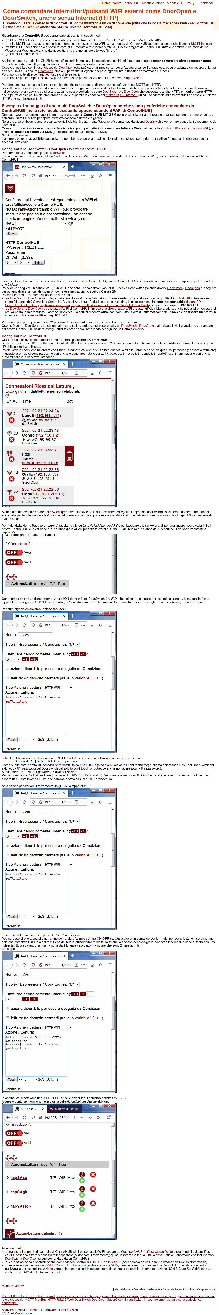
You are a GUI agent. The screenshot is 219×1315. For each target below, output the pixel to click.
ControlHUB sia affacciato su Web (185, 128)
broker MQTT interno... (122, 95)
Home (106, 3)
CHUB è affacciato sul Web (152, 1251)
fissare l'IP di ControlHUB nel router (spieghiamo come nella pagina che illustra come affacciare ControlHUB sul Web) (104, 303)
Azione (48, 1268)
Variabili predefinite (147, 1289)
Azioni (56, 512)
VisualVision (23, 1313)
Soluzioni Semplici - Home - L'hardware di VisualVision (40, 1310)
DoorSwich (45, 71)
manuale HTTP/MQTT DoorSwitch (77, 775)
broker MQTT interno (196, 43)
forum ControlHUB (126, 3)
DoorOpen (66, 67)
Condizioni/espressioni (199, 1289)
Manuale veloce (153, 3)
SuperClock (132, 78)
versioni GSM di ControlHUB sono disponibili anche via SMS (76, 1265)
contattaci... (209, 3)
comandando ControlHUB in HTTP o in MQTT (88, 1262)
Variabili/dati (123, 1289)
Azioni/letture (172, 1289)
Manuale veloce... (14, 1286)
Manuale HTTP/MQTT (182, 3)
